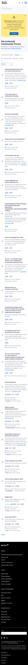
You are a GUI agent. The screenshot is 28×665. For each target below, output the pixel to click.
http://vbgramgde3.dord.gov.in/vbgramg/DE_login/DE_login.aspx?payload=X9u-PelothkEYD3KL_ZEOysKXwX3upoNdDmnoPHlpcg (16, 207)
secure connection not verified (13, 461)
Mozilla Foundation (13, 643)
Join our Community (7, 562)
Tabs (13, 489)
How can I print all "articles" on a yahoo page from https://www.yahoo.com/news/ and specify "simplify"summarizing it (14, 356)
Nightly (3, 600)
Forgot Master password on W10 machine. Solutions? (12, 434)
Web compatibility (16, 299)
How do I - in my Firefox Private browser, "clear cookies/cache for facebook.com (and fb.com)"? (14, 260)
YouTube (4, 637)
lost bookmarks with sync (12, 155)
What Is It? (4, 614)
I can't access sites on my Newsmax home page (11, 95)
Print (13, 376)
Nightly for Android (6, 603)
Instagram (6, 637)
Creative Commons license (18, 648)
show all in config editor (11, 114)
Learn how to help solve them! (12, 48)
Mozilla (4, 545)
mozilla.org (4, 652)
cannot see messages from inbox (14, 237)
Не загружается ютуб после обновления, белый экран (12, 331)
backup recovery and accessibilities (15, 139)
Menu (22, 3)
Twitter (3, 560)
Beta (2, 595)
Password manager (16, 195)
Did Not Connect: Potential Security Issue (11, 408)
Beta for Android (5, 598)
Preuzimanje (4, 573)
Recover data (15, 86)
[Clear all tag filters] (22, 55)
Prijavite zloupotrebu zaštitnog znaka (11, 554)
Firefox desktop (5, 576)
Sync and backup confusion (18, 172)
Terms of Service (5, 655)
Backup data (15, 147)
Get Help (3, 622)
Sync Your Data (5, 619)
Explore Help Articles (7, 565)
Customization (15, 131)
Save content (15, 507)
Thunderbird (9, 251)
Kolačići (14, 397)
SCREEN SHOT (8, 497)
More (21, 58)
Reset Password (5, 617)
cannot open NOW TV (10, 517)
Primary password (16, 451)
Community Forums (7, 8)
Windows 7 (17, 54)
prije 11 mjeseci (16, 472)
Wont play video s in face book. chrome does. (11, 288)
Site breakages (15, 106)
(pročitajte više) (21, 80)
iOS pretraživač (5, 581)
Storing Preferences (10, 382)
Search (19, 3)
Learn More (14, 33)
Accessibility (17, 251)
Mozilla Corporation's (10, 641)
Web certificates (16, 279)
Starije (3, 534)
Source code (4, 557)
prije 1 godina (17, 401)
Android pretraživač (6, 579)
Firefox (8, 86)
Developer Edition (6, 592)
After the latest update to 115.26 (14, 479)
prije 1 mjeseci (18, 454)
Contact (3, 662)
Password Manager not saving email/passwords (11, 181)
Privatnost (4, 657)
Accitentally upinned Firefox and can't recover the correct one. (14, 70)
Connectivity (15, 229)
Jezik (2, 630)
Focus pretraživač (6, 584)
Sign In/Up (4, 611)
